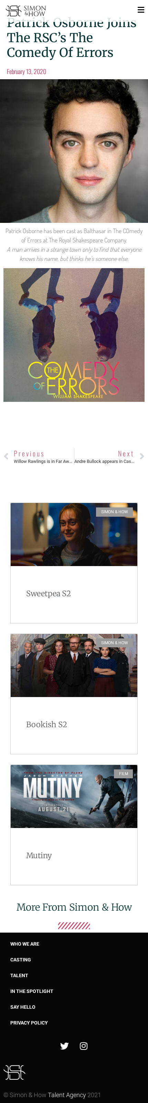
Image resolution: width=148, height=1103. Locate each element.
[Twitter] (64, 1046)
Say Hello (22, 1007)
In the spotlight (31, 991)
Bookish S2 (46, 724)
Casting (20, 959)
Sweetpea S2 (48, 593)
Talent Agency (67, 1095)
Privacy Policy (29, 1023)
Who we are (24, 944)
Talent (19, 975)
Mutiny (39, 855)
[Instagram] (83, 1046)
